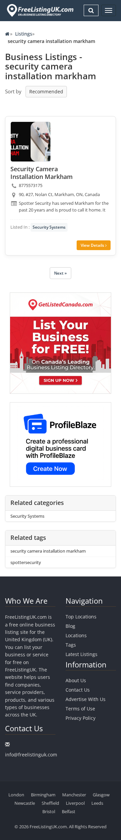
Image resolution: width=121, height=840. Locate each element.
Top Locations (81, 616)
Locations (76, 635)
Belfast (68, 811)
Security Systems (49, 227)
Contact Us (78, 690)
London (16, 795)
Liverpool (75, 803)
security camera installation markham (48, 551)
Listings (23, 34)
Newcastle (24, 803)
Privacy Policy (80, 718)
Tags (71, 645)
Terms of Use (80, 708)
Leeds (97, 803)
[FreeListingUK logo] (39, 10)
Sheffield (50, 803)
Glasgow (101, 795)
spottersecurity (25, 562)
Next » (60, 273)
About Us (76, 680)
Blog (70, 626)
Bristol (48, 811)
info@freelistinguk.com (31, 754)
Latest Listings (81, 654)
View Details (93, 245)
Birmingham (43, 795)
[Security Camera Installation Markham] (30, 141)
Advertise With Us (86, 699)
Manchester (74, 795)
